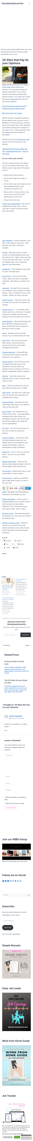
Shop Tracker (6, 412)
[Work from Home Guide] (16, 1065)
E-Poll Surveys (7, 478)
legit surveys (11, 691)
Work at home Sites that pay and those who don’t (7, 587)
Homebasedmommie (12, 3)
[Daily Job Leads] (16, 1012)
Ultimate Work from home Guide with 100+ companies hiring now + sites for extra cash (15, 151)
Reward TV (6, 452)
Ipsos (4, 385)
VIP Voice (5, 428)
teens (8, 132)
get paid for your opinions (16, 688)
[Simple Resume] (16, 964)
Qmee (4, 333)
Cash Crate (6, 340)
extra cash (14, 99)
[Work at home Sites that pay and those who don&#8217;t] (8, 581)
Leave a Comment (9, 667)
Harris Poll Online (8, 438)
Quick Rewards (7, 321)
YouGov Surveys (7, 309)
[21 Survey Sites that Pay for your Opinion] (9, 605)
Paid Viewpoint (7, 240)
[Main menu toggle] (29, 3)
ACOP (4, 492)
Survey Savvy (6, 276)
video (4, 264)
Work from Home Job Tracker (12, 113)
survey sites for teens (20, 671)
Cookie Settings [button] (8, 1137)
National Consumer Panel (10, 523)
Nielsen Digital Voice (9, 461)
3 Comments (8, 686)
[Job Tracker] (15, 1113)
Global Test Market (8, 499)
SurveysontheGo (7, 402)
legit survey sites (16, 669)
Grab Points (6, 392)
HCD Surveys (6, 471)
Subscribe (25, 635)
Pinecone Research (8, 352)
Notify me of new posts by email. (15, 803)
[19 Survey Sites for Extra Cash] (22, 587)
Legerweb (5, 288)
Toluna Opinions (7, 362)
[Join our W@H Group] (16, 851)
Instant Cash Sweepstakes (11, 204)
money (8, 87)
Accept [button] (17, 1137)
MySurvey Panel (7, 513)
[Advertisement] (16, 24)
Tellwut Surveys (7, 300)
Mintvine (5, 376)
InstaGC (5, 252)
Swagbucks (6, 269)
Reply (5, 730)
